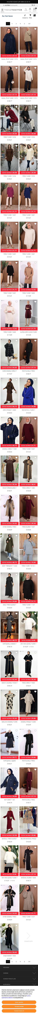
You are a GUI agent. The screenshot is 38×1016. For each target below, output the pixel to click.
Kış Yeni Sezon (7, 16)
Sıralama (25, 18)
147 (29, 23)
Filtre (30, 18)
